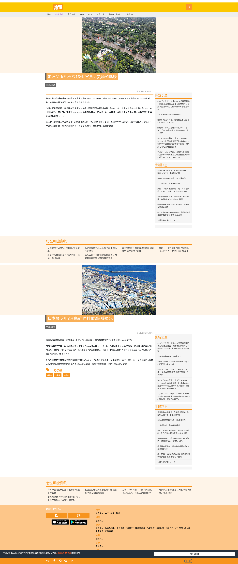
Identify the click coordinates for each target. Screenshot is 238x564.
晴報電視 (59, 14)
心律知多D (129, 14)
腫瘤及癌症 (140, 528)
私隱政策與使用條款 (63, 553)
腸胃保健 (160, 528)
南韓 (58, 375)
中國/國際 (50, 85)
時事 (82, 14)
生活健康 (120, 528)
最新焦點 (100, 513)
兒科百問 (169, 528)
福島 (67, 375)
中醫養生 (130, 528)
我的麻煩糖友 (115, 14)
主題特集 (72, 14)
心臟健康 (151, 528)
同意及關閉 (194, 554)
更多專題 (109, 530)
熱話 (112, 513)
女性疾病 (179, 528)
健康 (49, 14)
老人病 (187, 528)
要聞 (107, 513)
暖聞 (118, 513)
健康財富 (100, 14)
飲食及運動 (110, 528)
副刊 (90, 14)
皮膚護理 (100, 530)
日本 (50, 375)
